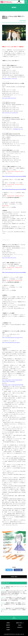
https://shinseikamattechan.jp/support (11, 342)
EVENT (8, 627)
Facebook (17, 569)
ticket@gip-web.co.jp (18, 129)
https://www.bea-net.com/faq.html (10, 112)
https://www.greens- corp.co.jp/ (9, 78)
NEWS (8, 622)
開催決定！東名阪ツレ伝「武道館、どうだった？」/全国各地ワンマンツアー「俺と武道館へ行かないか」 (13, 604)
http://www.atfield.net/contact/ (9, 98)
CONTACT (19, 627)
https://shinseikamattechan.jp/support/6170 (12, 337)
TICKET (8, 629)
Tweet (8, 569)
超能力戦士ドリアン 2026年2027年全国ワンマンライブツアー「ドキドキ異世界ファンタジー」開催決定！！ (14, 610)
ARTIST (8, 625)
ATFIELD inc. (12, 634)
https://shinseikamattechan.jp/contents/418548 (14, 189)
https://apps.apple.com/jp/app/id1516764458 (12, 384)
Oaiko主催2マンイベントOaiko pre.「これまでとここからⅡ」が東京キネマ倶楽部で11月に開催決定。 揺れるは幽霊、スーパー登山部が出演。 (14, 599)
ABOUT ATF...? (20, 622)
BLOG (19, 625)
